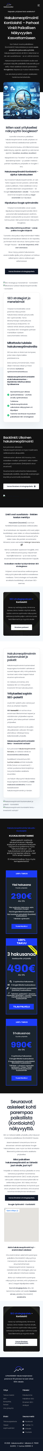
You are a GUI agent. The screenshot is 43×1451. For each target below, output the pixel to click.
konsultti (14, 710)
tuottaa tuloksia (13, 762)
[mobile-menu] (37, 5)
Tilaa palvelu (21, 926)
